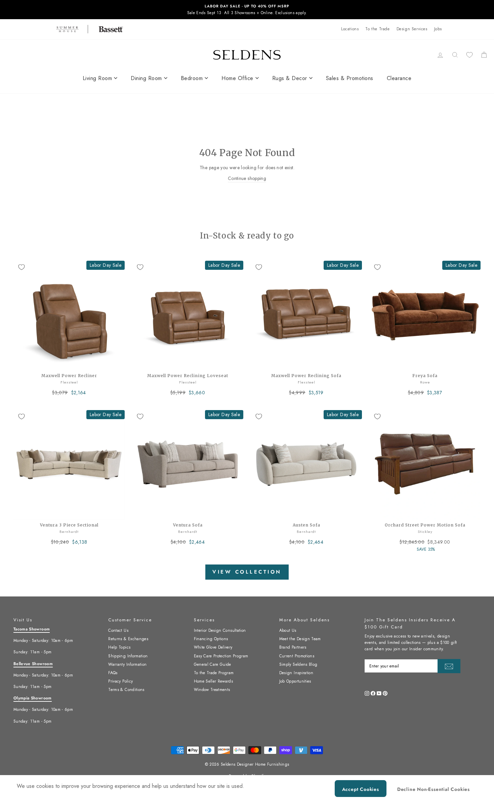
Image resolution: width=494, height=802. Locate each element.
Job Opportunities (295, 681)
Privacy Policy (120, 681)
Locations (350, 29)
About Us (287, 630)
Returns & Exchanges (128, 639)
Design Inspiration (296, 673)
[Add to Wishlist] (21, 267)
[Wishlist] (469, 54)
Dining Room (146, 78)
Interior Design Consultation (220, 630)
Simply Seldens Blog (298, 664)
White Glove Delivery (213, 647)
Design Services (412, 29)
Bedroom (192, 78)
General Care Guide (212, 664)
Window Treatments (212, 690)
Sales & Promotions (349, 78)
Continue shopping (247, 178)
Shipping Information (128, 656)
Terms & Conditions (126, 690)
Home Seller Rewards (213, 681)
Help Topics (119, 647)
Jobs (438, 29)
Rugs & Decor (289, 78)
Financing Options (211, 639)
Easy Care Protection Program (221, 656)
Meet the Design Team (300, 639)
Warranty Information (127, 664)
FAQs (112, 673)
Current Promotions (296, 656)
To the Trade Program (214, 673)
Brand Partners (292, 647)
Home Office (237, 78)
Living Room (97, 78)
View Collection (247, 572)
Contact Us (118, 630)
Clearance (399, 78)
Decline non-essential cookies (433, 789)
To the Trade (377, 29)
